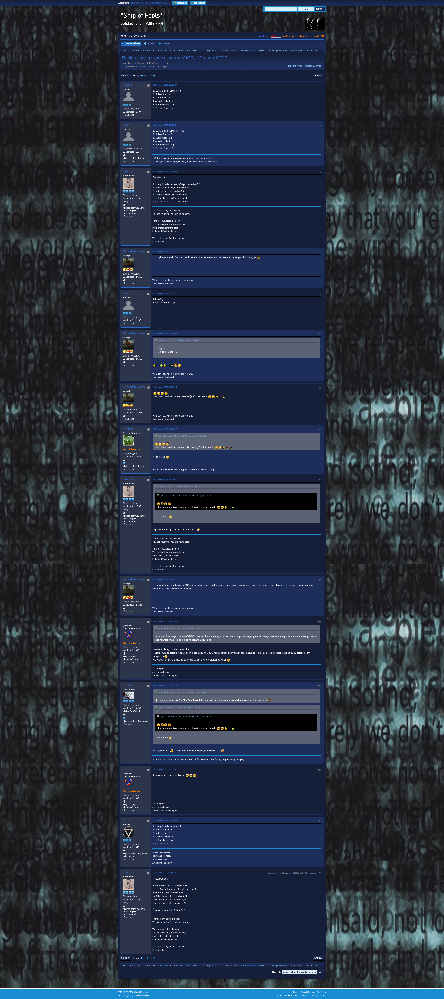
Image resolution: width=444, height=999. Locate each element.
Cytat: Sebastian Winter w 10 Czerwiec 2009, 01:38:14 (183, 436)
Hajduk (127, 85)
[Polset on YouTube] (124, 718)
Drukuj (318, 76)
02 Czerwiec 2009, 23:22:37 (164, 85)
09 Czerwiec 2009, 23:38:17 (164, 293)
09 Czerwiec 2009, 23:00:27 (164, 251)
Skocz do (276, 972)
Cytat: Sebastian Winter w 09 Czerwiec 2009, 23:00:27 (183, 692)
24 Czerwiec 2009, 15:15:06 (164, 873)
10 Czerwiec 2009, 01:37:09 (164, 333)
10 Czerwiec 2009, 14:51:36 (164, 621)
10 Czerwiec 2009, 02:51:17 (164, 429)
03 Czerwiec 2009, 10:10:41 (164, 125)
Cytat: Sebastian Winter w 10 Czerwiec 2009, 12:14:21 (183, 628)
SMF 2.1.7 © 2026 (125, 992)
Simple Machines (141, 992)
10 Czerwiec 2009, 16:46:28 (164, 685)
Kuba (126, 820)
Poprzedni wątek (294, 66)
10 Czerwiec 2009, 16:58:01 (164, 769)
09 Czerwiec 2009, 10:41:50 (164, 171)
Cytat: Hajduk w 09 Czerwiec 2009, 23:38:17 (178, 340)
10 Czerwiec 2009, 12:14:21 (164, 579)
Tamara (128, 621)
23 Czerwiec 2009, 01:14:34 (164, 820)
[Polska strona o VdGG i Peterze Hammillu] (124, 463)
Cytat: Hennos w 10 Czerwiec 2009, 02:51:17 (178, 486)
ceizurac (128, 171)
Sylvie (261, 50)
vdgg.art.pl (276, 36)
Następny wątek (313, 66)
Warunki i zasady (308, 992)
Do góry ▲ (321, 992)
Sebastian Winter (134, 251)
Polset (127, 685)
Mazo (126, 125)
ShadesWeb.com (141, 995)
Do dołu (125, 76)
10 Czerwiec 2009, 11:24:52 (164, 479)
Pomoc (296, 992)
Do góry (125, 958)
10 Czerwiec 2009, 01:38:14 (164, 387)
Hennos (128, 429)
